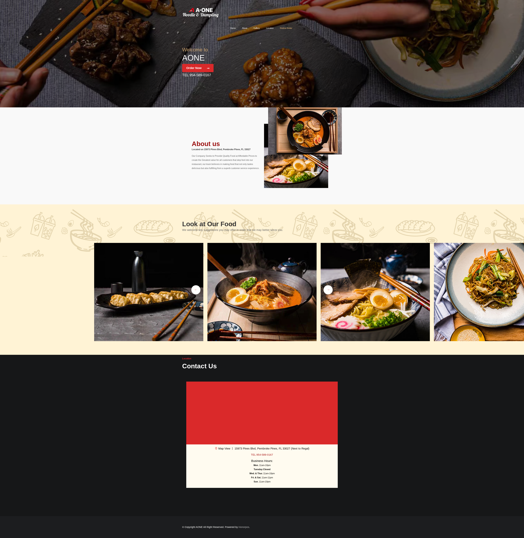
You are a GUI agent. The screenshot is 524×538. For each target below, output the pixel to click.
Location (270, 28)
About (244, 28)
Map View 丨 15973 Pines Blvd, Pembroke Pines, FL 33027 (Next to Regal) (263, 448)
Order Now (194, 68)
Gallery (256, 28)
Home (233, 28)
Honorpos (244, 527)
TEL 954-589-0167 (196, 75)
